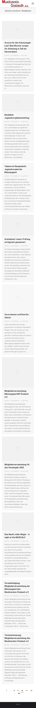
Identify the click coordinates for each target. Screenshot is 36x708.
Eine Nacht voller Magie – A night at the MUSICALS (17, 536)
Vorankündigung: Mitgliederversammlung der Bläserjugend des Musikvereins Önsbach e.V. (17, 587)
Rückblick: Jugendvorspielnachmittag (16, 116)
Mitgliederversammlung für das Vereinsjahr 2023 (17, 466)
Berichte (6, 55)
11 (27, 690)
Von (15, 55)
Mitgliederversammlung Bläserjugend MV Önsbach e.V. (16, 394)
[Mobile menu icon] (33, 3)
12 (31, 690)
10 (22, 690)
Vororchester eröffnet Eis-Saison (16, 316)
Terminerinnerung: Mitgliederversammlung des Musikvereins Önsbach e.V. (17, 638)
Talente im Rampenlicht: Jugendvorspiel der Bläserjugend (15, 169)
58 (19, 693)
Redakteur (26, 11)
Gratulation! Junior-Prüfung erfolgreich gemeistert (17, 240)
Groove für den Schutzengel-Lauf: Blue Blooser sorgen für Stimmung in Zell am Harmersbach (17, 47)
